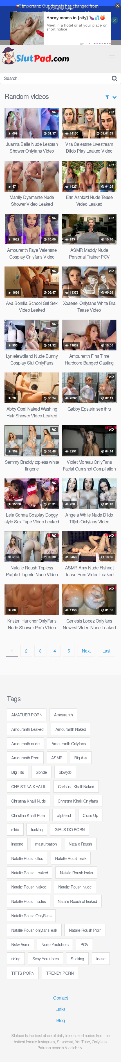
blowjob (65, 772)
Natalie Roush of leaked (77, 901)
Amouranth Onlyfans (68, 743)
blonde (41, 772)
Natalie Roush (80, 844)
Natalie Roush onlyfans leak (34, 930)
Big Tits (17, 772)
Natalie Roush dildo (27, 858)
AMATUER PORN (26, 715)
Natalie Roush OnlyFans (31, 915)
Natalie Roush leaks (76, 872)
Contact (60, 997)
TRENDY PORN (60, 973)
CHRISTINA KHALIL (28, 786)
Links (60, 1009)
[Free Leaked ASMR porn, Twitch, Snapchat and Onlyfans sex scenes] (35, 56)
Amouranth (63, 715)
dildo (15, 829)
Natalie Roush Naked (28, 887)
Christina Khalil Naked (76, 786)
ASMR (56, 757)
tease (101, 958)
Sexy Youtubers (45, 958)
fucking (37, 829)
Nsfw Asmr (20, 944)
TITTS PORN (22, 973)
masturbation (46, 844)
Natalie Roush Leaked (29, 872)
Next (86, 650)
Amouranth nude (25, 743)
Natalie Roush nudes (28, 901)
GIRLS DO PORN (70, 829)
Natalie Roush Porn (85, 930)
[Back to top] (111, 1049)
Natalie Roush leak (70, 858)
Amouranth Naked (70, 729)
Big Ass (80, 757)
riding (15, 958)
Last (106, 650)
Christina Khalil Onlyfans (78, 801)
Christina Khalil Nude (28, 801)
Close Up (90, 815)
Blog (60, 1020)
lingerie (17, 844)
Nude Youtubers (54, 944)
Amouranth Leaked (27, 729)
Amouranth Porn (25, 757)
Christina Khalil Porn (28, 815)
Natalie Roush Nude (74, 887)
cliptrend (64, 815)
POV (84, 944)
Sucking (77, 958)
